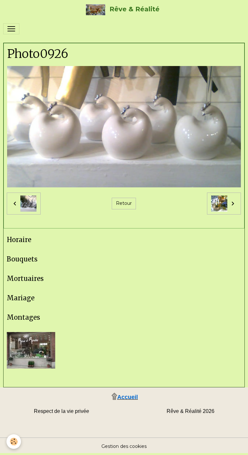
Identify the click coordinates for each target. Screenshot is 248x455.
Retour (124, 203)
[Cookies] (13, 441)
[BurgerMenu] (11, 28)
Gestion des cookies (124, 446)
